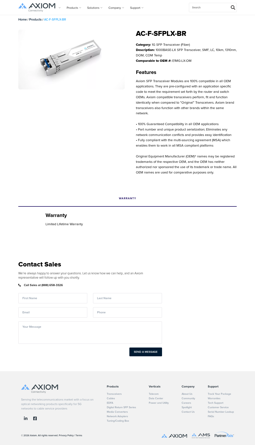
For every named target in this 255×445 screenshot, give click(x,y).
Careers (186, 403)
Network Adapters (117, 416)
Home (22, 19)
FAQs (211, 416)
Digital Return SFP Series (121, 407)
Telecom (154, 394)
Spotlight (187, 407)
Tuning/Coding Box (118, 421)
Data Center (156, 398)
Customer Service (218, 407)
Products (73, 7)
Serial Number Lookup (221, 412)
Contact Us (188, 412)
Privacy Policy (66, 435)
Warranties (214, 398)
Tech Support (215, 403)
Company (115, 7)
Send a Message (146, 352)
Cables (111, 398)
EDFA (110, 403)
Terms (78, 435)
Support (135, 7)
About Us (187, 394)
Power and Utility (159, 403)
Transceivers (114, 394)
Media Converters (117, 412)
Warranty (127, 198)
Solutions (93, 7)
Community (188, 398)
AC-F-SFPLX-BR (55, 19)
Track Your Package (219, 394)
